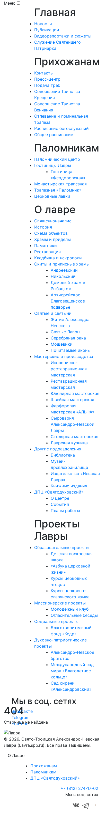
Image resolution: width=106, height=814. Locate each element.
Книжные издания (69, 485)
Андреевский (64, 270)
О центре (60, 498)
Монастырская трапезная (60, 183)
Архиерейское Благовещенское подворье (68, 301)
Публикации (46, 29)
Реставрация (47, 251)
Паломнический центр (57, 159)
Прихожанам (43, 765)
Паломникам (43, 771)
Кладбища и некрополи (58, 257)
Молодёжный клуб (70, 609)
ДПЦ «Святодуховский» (59, 492)
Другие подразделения (57, 448)
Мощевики (62, 344)
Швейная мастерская (72, 399)
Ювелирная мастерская (75, 393)
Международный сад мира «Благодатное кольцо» (72, 670)
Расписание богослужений (61, 128)
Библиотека (63, 455)
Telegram (21, 717)
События (60, 504)
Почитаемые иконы (71, 350)
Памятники (45, 245)
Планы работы (65, 510)
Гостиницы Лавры (52, 165)
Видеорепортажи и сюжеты (62, 36)
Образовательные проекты (61, 547)
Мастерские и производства (63, 356)
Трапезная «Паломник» (58, 190)
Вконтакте (22, 711)
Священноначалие (53, 220)
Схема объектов (51, 233)
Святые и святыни (53, 313)
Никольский (63, 276)
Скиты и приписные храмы (62, 264)
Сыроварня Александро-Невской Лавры (72, 424)
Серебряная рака (68, 337)
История (43, 227)
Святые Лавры (65, 331)
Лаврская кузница (69, 442)
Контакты (44, 72)
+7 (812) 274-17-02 (79, 788)
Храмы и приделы (52, 239)
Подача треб (47, 85)
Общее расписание (53, 134)
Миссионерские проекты (60, 602)
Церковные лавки (52, 196)
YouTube (20, 723)
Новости (43, 23)
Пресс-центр (47, 79)
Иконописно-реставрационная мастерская (69, 368)
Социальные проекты (56, 621)
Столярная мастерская (74, 436)
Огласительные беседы (74, 615)
